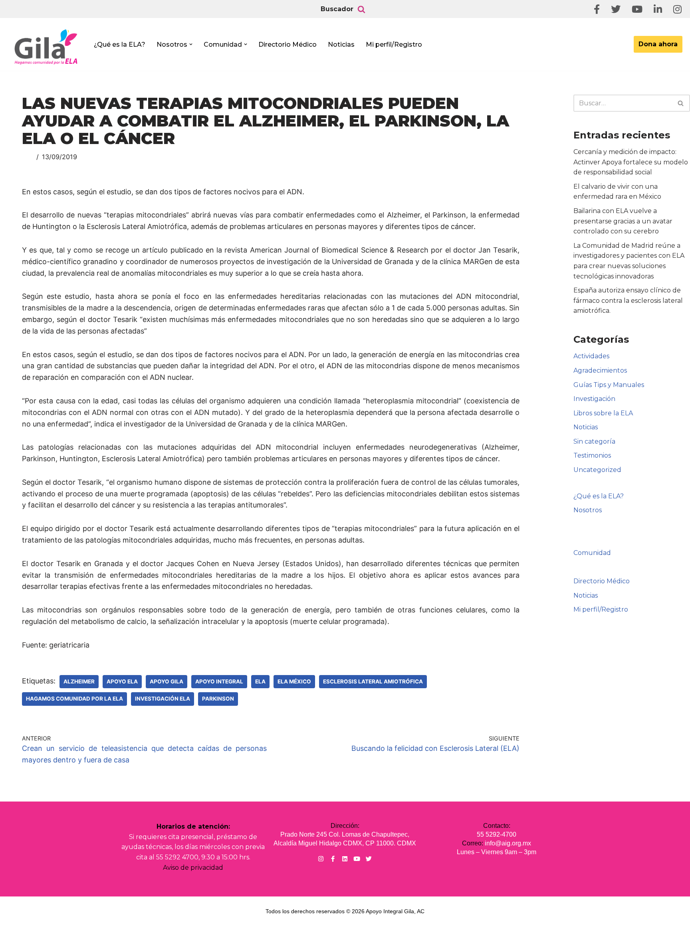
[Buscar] (361, 9)
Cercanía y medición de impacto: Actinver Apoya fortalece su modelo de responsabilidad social (630, 162)
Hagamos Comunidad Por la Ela (74, 698)
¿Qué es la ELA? (119, 44)
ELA (260, 681)
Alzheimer (79, 681)
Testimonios (592, 455)
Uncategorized (597, 470)
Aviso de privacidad (193, 867)
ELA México (294, 681)
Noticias (341, 44)
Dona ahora (658, 44)
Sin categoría (594, 441)
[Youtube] (357, 859)
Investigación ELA (162, 698)
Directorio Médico (287, 44)
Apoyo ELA (122, 681)
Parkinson (218, 698)
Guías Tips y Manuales (608, 385)
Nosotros (587, 510)
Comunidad (592, 553)
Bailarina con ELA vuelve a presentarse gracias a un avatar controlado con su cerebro (622, 221)
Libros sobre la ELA (603, 413)
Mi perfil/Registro (394, 44)
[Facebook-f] (333, 859)
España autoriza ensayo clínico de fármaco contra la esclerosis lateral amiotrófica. (628, 300)
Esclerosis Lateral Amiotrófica (373, 681)
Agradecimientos (600, 370)
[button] (190, 44)
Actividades (591, 356)
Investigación (594, 399)
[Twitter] (369, 859)
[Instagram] (321, 859)
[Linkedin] (345, 859)
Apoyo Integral (219, 681)
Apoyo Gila (166, 681)
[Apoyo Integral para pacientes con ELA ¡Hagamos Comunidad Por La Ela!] (46, 47)
